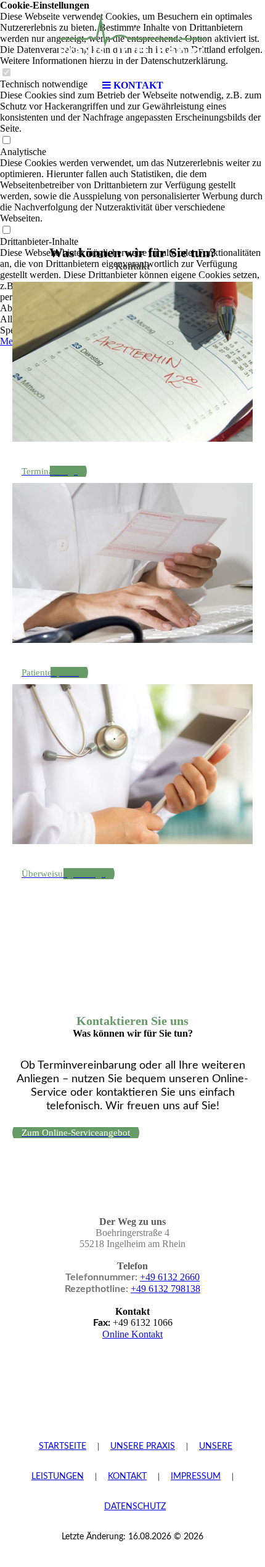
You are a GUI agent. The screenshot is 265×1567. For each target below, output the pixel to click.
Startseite (62, 1446)
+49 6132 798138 (165, 1288)
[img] (132, 37)
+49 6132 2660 (170, 1277)
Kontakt (127, 1476)
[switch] (6, 140)
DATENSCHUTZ (135, 1506)
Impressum (196, 1476)
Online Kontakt (132, 1334)
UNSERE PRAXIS (142, 1446)
